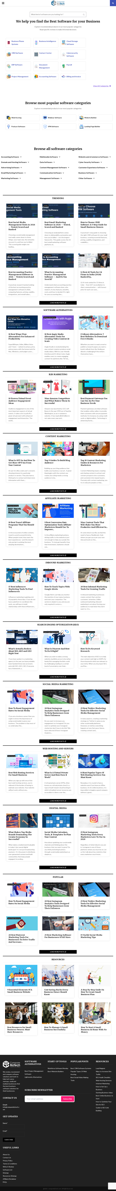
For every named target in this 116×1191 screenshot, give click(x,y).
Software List (7, 1170)
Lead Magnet (100, 1068)
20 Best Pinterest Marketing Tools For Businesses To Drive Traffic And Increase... (21, 938)
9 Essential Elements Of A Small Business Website (19, 991)
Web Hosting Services (104, 1080)
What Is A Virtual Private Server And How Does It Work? (56, 775)
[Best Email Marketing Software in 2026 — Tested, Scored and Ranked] (58, 211)
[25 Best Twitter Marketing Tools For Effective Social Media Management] (94, 697)
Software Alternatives (13, 317)
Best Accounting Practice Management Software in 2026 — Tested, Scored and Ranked (21, 275)
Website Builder (90, 118)
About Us (6, 1154)
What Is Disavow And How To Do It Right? (57, 650)
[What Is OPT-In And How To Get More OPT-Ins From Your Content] (22, 449)
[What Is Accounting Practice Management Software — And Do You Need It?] (58, 260)
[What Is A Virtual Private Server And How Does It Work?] (58, 761)
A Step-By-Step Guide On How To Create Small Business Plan (92, 992)
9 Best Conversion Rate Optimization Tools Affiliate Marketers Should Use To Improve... (58, 526)
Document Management (44, 66)
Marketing (83, 570)
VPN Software (53, 126)
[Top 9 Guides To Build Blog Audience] (58, 449)
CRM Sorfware (17, 53)
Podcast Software (18, 126)
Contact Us (7, 1158)
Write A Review (8, 1167)
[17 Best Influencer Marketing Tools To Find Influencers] (22, 575)
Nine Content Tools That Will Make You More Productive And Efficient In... (94, 524)
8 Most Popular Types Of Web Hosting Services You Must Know (93, 775)
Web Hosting (16, 118)
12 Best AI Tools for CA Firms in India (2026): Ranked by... (91, 274)
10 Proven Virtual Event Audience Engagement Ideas (19, 400)
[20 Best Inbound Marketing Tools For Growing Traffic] (94, 575)
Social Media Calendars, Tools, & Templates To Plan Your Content (58, 834)
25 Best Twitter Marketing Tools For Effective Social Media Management (93, 710)
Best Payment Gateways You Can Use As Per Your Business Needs (94, 400)
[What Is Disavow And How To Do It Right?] (58, 637)
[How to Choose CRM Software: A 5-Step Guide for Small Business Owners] (94, 211)
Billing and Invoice (73, 76)
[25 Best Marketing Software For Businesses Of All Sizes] (58, 923)
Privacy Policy (7, 1161)
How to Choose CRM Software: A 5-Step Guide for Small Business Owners (94, 224)
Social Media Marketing (14, 691)
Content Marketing (13, 443)
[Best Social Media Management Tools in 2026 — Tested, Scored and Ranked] (22, 211)
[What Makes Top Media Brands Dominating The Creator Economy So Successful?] (22, 821)
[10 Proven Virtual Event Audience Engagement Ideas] (22, 387)
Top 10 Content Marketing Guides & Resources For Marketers (93, 462)
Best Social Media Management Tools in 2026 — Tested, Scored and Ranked (21, 225)
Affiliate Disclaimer (9, 1179)
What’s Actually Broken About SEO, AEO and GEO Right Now (19, 651)
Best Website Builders (56, 1071)
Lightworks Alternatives (33, 1077)
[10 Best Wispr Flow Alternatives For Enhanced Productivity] (22, 322)
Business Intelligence (47, 41)
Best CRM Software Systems (81, 1068)
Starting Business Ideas (104, 1093)
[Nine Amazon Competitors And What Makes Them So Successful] (58, 387)
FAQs (5, 1182)
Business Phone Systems (18, 42)
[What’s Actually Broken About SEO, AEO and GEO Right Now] (22, 637)
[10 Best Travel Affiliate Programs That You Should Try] (22, 511)
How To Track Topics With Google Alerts (57, 588)
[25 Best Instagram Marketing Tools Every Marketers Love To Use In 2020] (94, 821)
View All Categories (101, 86)
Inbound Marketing (13, 570)
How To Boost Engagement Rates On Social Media (21, 709)
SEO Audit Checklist (103, 1077)
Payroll (69, 65)
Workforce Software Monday (58, 1068)
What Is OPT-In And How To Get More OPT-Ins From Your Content (21, 462)
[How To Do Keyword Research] (94, 637)
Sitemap (6, 1173)
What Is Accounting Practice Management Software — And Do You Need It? (56, 275)
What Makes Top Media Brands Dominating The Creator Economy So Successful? (20, 835)
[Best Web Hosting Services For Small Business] (22, 761)
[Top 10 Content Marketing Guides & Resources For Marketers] (94, 449)
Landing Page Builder (92, 126)
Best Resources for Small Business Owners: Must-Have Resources (19, 1029)
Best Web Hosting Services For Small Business (21, 774)
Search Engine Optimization (15, 632)
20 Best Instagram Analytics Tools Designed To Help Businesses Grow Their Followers (57, 711)
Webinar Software (55, 118)
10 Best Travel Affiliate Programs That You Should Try (21, 524)
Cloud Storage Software (72, 42)
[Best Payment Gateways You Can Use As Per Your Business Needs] (94, 387)
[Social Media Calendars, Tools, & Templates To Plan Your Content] (58, 821)
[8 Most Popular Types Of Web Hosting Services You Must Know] (94, 761)
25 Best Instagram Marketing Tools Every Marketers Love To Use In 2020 (93, 835)
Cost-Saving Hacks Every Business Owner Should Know (56, 992)
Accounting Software (47, 76)
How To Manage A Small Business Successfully (56, 1028)
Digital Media (11, 815)
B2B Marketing (12, 381)
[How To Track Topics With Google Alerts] (58, 575)
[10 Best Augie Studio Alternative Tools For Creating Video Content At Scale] (58, 322)
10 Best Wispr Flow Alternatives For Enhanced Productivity (21, 336)
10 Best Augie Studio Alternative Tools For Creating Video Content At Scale (57, 337)
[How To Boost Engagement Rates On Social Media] (22, 697)
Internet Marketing (103, 1083)
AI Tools (10, 205)
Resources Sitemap (10, 1176)
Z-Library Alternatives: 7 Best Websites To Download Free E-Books (94, 336)
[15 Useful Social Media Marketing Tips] (94, 923)
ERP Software (17, 65)
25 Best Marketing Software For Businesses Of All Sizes (58, 936)
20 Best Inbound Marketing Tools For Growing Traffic (94, 588)
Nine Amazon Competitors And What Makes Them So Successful (57, 400)
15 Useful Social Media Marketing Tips (91, 936)
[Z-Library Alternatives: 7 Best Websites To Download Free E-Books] (94, 322)
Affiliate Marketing (13, 505)
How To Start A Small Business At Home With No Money (94, 1029)
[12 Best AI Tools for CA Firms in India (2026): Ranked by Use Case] (94, 260)
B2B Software (47, 255)
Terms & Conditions (10, 1164)
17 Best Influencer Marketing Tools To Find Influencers (20, 589)
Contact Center (45, 53)
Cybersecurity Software (72, 54)
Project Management (20, 76)
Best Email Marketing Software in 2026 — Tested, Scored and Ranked (57, 224)
